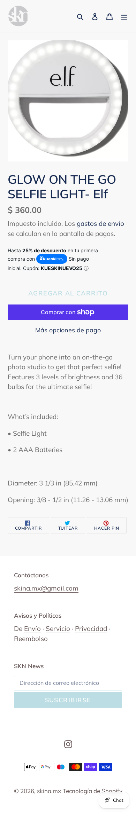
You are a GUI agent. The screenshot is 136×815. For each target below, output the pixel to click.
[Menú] (124, 16)
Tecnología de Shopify (92, 790)
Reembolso (31, 638)
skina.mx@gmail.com (46, 588)
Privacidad (91, 628)
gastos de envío (100, 223)
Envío (32, 628)
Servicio (58, 628)
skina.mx (49, 790)
